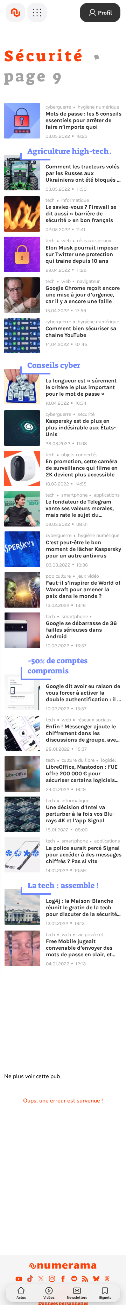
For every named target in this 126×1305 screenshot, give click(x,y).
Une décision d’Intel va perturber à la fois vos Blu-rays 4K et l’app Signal (80, 814)
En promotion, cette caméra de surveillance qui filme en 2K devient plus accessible (82, 468)
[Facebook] (63, 1278)
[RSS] (85, 1278)
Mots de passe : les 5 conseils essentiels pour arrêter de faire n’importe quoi (83, 120)
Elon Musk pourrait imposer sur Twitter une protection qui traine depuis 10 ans (82, 254)
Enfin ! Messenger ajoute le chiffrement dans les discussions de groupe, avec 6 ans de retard (82, 733)
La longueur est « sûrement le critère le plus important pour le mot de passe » (81, 387)
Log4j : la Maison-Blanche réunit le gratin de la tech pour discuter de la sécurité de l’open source (81, 907)
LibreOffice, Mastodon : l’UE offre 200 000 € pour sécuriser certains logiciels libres (82, 773)
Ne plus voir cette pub (32, 1076)
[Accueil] (15, 12)
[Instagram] (52, 1278)
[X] (41, 1278)
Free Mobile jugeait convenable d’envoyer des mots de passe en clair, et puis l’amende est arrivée (79, 948)
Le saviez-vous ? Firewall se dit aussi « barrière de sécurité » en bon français (81, 213)
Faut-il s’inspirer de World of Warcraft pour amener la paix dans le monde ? (83, 589)
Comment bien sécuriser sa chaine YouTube (81, 331)
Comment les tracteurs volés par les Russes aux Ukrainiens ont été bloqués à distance (83, 173)
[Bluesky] (96, 1278)
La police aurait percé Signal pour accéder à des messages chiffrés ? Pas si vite (83, 854)
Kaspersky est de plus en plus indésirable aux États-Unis (81, 427)
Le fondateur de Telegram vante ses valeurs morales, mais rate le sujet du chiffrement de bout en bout (82, 508)
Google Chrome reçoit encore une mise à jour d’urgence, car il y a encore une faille (83, 294)
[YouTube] (19, 1278)
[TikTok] (30, 1278)
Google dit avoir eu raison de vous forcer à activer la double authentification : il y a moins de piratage (83, 693)
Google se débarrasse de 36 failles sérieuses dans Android (81, 630)
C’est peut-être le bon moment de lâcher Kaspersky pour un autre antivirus (83, 549)
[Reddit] (74, 1278)
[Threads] (107, 1278)
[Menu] (37, 12)
